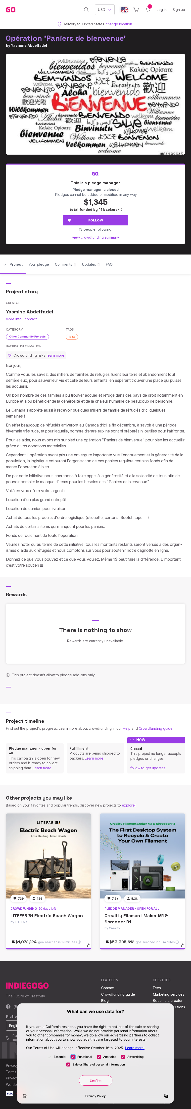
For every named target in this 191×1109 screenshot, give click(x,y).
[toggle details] (90, 947)
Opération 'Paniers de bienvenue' (66, 38)
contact (31, 319)
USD (101, 9)
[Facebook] (8, 1007)
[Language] (124, 9)
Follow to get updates (147, 768)
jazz (72, 336)
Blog (105, 1000)
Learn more (42, 768)
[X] (16, 1007)
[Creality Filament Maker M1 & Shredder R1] (142, 855)
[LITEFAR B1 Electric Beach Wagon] (48, 855)
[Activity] (148, 9)
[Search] (86, 9)
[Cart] (136, 9)
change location (119, 24)
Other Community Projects (27, 336)
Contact (107, 988)
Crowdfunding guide (156, 728)
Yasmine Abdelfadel (29, 45)
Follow (95, 220)
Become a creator (168, 1000)
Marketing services (168, 994)
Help (127, 728)
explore (128, 805)
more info (14, 319)
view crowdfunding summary (95, 237)
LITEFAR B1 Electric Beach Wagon (46, 915)
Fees (157, 988)
